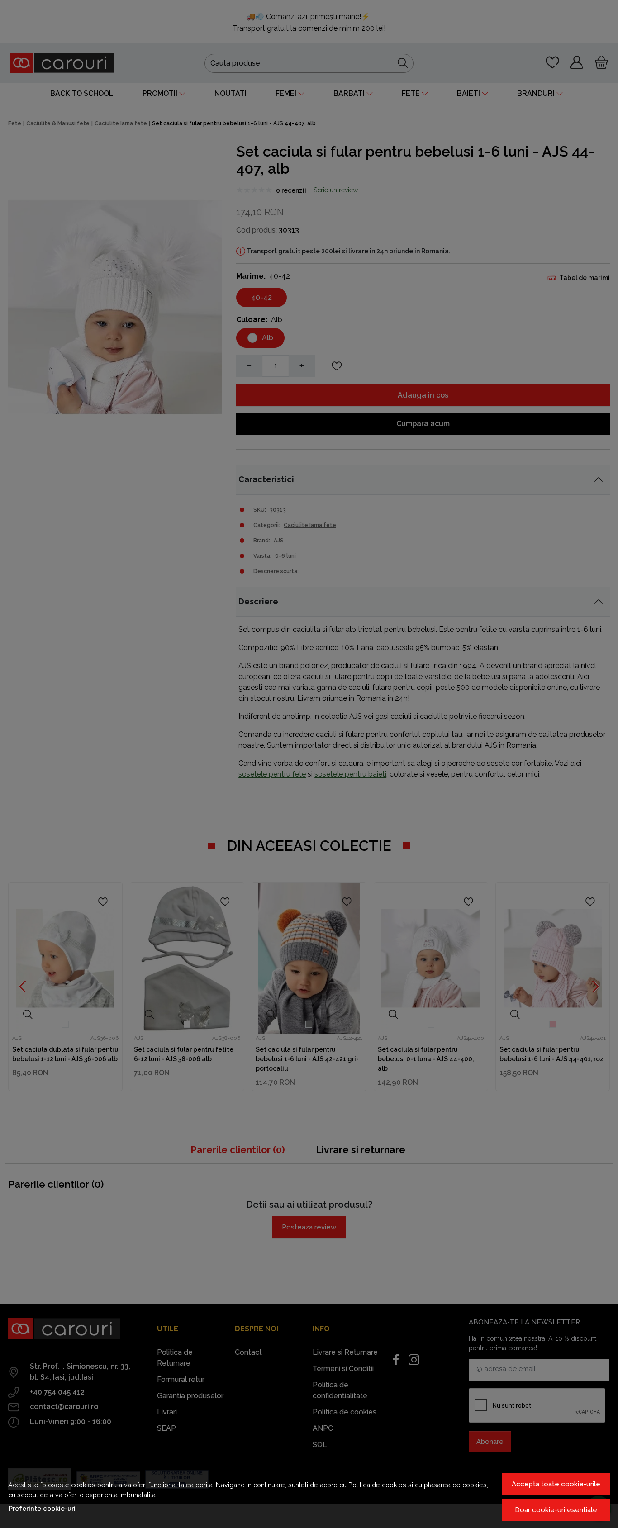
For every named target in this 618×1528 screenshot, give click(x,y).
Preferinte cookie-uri (42, 1508)
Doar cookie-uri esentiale (556, 1510)
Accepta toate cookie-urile (556, 1484)
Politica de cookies (377, 1485)
